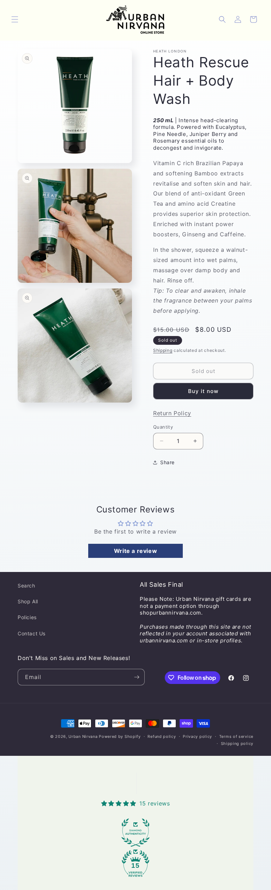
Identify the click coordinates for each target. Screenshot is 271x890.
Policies (27, 617)
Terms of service (236, 736)
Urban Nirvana (82, 736)
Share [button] (167, 462)
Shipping (163, 350)
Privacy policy (197, 736)
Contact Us (32, 633)
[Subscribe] (136, 677)
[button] (15, 19)
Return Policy (172, 413)
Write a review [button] (135, 550)
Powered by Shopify (120, 736)
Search (26, 586)
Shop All (28, 601)
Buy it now (203, 391)
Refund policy (161, 736)
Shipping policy (237, 743)
